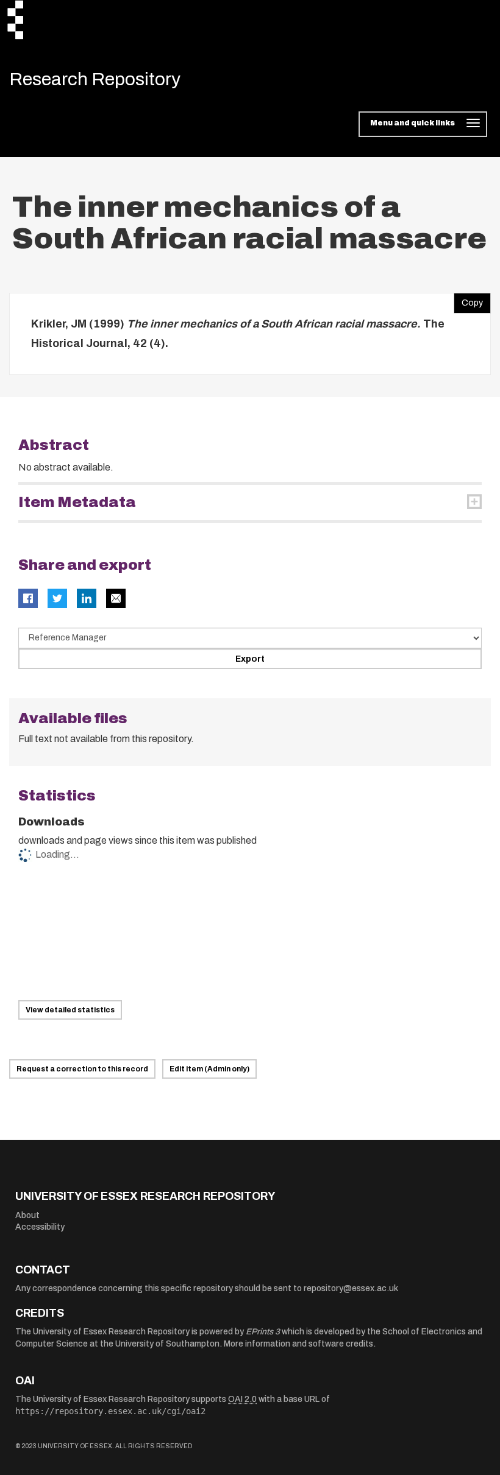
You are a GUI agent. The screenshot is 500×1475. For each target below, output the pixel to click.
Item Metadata (77, 502)
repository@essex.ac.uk (351, 1288)
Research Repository (94, 79)
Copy (468, 300)
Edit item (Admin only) (209, 1069)
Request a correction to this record (82, 1069)
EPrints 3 (263, 1331)
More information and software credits (298, 1343)
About (27, 1215)
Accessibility (40, 1227)
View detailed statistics (70, 1010)
